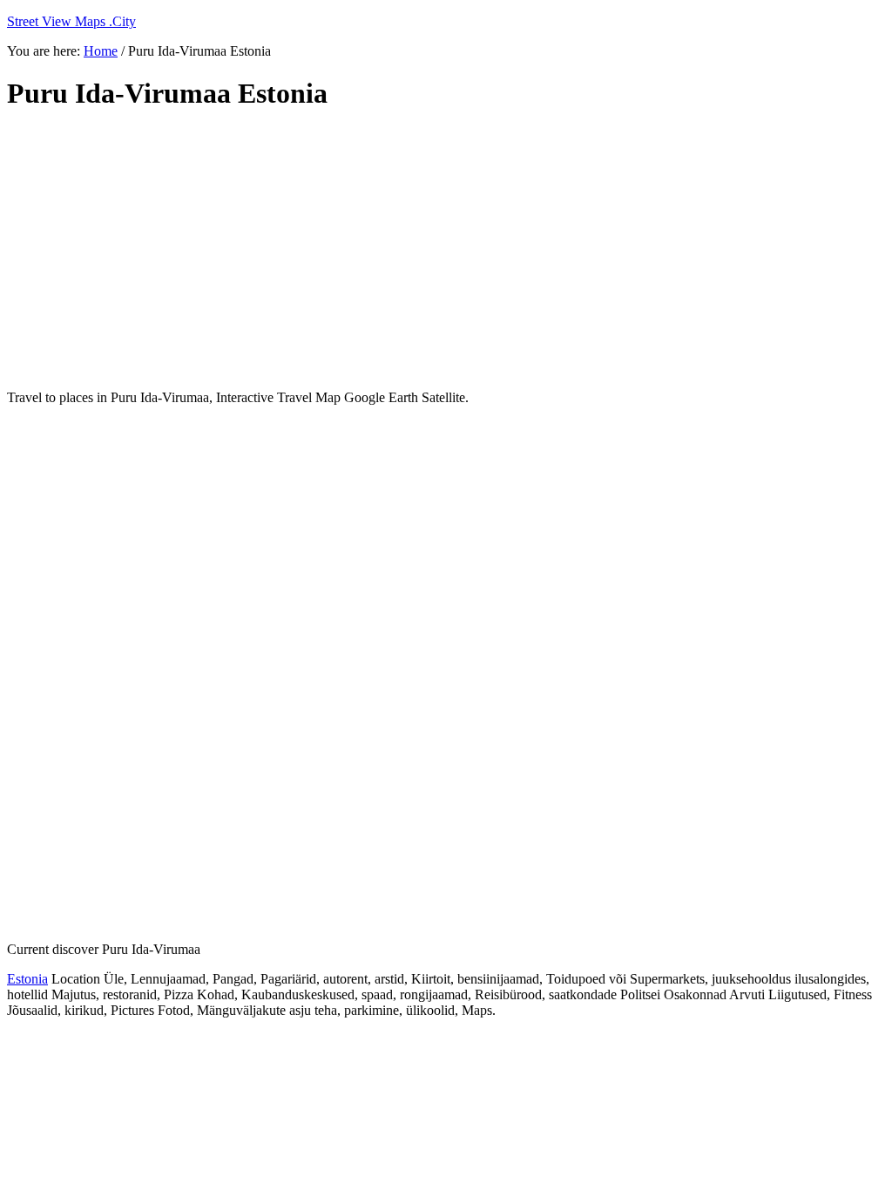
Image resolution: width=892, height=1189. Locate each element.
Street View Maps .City (71, 21)
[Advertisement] (429, 251)
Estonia (27, 978)
